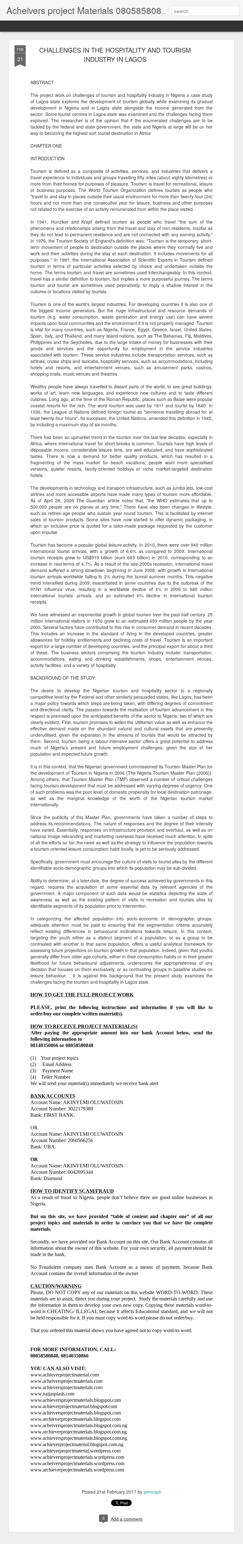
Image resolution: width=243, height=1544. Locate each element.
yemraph (152, 1492)
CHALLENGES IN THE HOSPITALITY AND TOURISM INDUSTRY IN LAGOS (115, 54)
